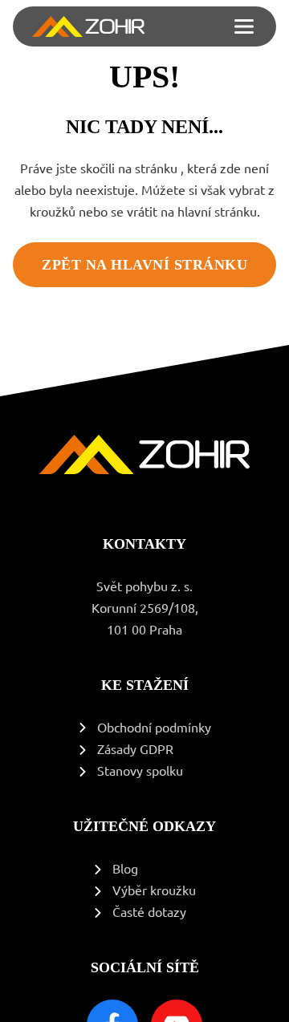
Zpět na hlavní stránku (144, 265)
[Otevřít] (244, 26)
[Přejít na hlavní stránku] (88, 26)
